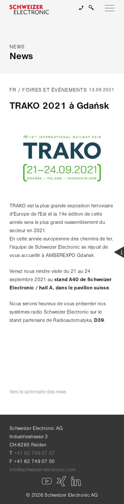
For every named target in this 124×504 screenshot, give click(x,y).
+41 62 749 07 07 (34, 453)
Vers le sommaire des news (38, 392)
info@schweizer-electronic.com (43, 470)
